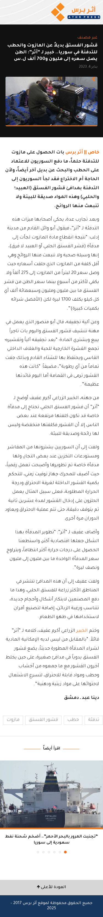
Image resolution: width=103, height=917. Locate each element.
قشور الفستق (43, 720)
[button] (4, 806)
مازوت (13, 720)
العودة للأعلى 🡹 (51, 887)
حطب (73, 720)
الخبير (82, 630)
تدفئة (93, 720)
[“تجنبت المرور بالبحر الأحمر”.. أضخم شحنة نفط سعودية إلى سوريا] (51, 794)
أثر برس (74, 152)
